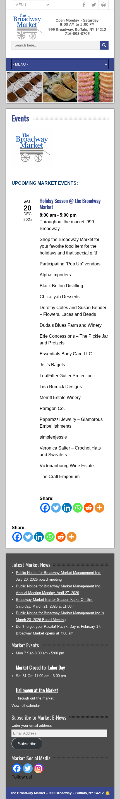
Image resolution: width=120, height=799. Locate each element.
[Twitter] (56, 508)
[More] (99, 508)
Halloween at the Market (37, 690)
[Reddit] (88, 508)
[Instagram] (39, 768)
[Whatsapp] (78, 508)
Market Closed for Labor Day (40, 667)
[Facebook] (45, 508)
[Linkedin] (67, 508)
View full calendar (25, 705)
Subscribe (27, 744)
